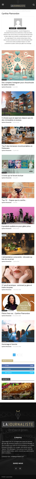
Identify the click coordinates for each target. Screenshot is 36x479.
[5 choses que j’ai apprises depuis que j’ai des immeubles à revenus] (18, 103)
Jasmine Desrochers (7, 398)
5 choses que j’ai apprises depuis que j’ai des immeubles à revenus (17, 119)
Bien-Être (4, 79)
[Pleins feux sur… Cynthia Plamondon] (18, 302)
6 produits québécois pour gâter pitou (16, 226)
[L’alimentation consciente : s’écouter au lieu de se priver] (18, 244)
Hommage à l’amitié (9, 344)
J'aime (31, 365)
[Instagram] (20, 468)
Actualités (4, 197)
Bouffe (3, 143)
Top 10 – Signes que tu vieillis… (14, 200)
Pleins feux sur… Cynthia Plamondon (16, 313)
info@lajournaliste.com (17, 456)
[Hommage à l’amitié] (18, 331)
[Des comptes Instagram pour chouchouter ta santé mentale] (18, 65)
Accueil (3, 11)
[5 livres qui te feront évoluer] (18, 164)
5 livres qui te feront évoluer (12, 176)
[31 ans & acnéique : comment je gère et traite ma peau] (18, 274)
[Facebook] (16, 468)
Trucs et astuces (5, 115)
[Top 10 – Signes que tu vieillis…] (18, 190)
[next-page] (21, 354)
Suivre (31, 369)
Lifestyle (4, 223)
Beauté (3, 282)
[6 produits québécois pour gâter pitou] (18, 215)
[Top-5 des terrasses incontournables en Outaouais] (18, 135)
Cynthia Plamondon (6, 87)
